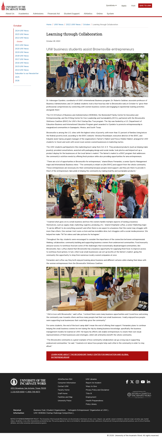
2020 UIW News (22, 49)
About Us (10, 14)
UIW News (58, 24)
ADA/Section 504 (65, 379)
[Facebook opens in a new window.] (127, 382)
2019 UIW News (22, 52)
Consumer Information (67, 383)
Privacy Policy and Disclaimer (97, 390)
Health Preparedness (94, 400)
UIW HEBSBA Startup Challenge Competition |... (54, 413)
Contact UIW (63, 386)
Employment (91, 397)
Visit (133, 6)
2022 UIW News (22, 38)
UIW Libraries (91, 379)
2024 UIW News (22, 31)
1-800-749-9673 (33, 392)
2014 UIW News (22, 70)
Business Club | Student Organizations (50, 410)
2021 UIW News (22, 45)
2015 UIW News (22, 66)
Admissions (38, 14)
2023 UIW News (22, 34)
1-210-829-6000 (17, 392)
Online (100, 14)
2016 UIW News (22, 63)
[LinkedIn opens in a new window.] (148, 382)
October (19, 41)
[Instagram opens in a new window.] (137, 382)
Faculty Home (63, 390)
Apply (123, 6)
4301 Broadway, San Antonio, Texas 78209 (28, 388)
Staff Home (62, 393)
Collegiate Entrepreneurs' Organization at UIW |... (88, 410)
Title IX (89, 393)
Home (48, 24)
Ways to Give (91, 386)
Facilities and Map (65, 397)
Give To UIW (145, 5)
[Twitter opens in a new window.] (132, 382)
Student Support (72, 14)
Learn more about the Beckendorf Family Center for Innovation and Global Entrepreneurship (90, 356)
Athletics (88, 14)
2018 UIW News (22, 56)
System (110, 14)
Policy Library (91, 404)
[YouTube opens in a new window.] (143, 382)
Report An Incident (93, 383)
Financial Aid (54, 14)
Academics (24, 14)
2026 (17, 80)
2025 (17, 77)
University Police (64, 400)
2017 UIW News (22, 59)
